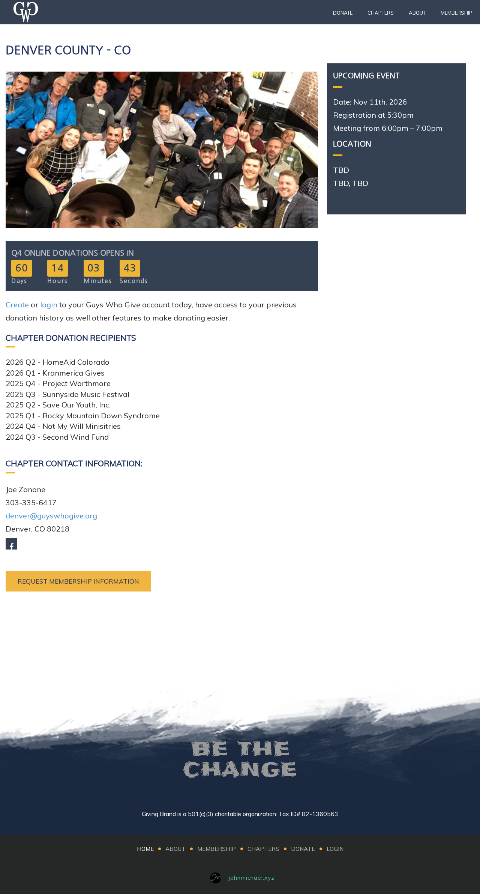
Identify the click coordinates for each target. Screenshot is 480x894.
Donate (342, 13)
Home (145, 848)
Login (335, 848)
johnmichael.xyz (251, 877)
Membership (456, 13)
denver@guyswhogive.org (51, 515)
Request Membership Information (78, 581)
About (417, 13)
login (48, 304)
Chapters (381, 13)
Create (17, 304)
